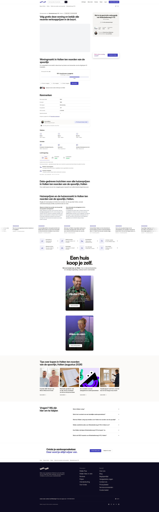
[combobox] (58, 2)
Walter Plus (83, 471)
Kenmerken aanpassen (55, 116)
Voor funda (83, 485)
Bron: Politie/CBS (48, 174)
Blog (100, 474)
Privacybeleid (103, 485)
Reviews (96, 1)
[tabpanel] (65, 167)
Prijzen (101, 1)
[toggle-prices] (100, 22)
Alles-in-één (90, 1)
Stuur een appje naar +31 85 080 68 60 (65, 498)
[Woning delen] (116, 6)
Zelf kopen (83, 1)
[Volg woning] (118, 6)
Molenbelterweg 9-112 (70, 6)
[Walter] (43, 2)
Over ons (102, 471)
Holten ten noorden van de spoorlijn (58, 6)
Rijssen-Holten (42, 6)
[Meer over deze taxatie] (76, 13)
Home (41, 460)
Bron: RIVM (42, 174)
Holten (48, 6)
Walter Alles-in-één (86, 474)
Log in (105, 1)
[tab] (45, 157)
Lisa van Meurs (109, 33)
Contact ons (103, 482)
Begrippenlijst (103, 476)
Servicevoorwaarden (106, 487)
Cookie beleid (103, 490)
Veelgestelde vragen (106, 479)
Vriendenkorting (85, 482)
